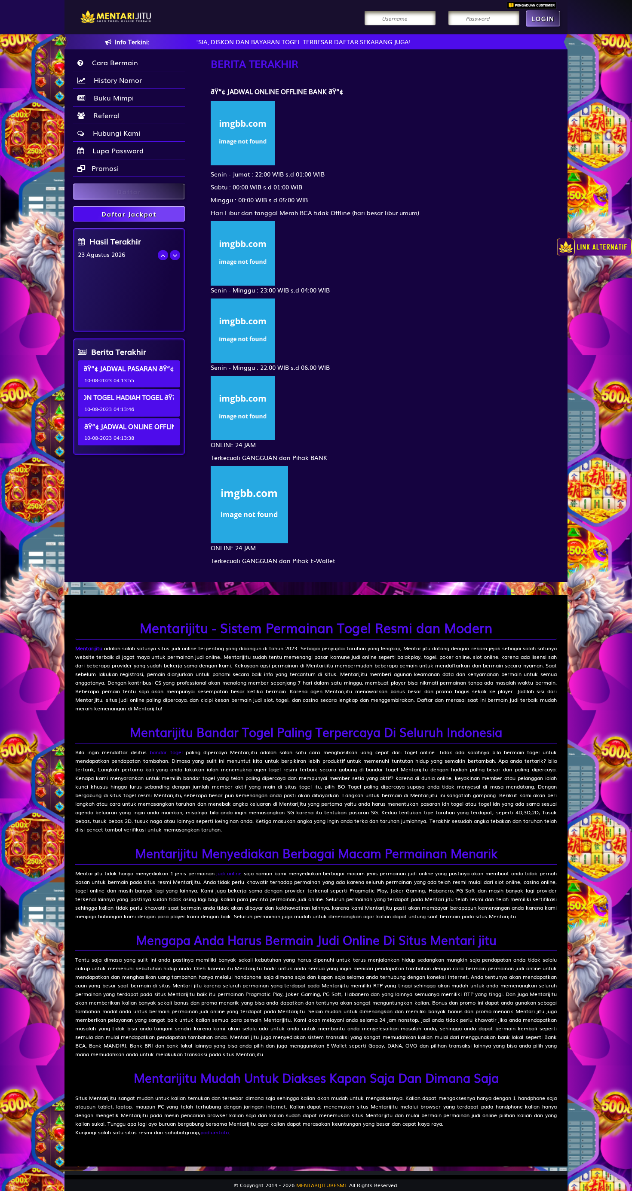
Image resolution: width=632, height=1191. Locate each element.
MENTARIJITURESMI (321, 1185)
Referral (104, 115)
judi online (229, 873)
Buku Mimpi (111, 97)
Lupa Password (116, 150)
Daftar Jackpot (128, 214)
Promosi (104, 168)
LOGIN (543, 18)
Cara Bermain (113, 62)
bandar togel (166, 752)
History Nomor (115, 80)
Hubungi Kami (114, 133)
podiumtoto (214, 1132)
